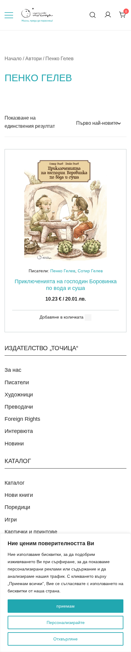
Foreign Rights (22, 419)
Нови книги (19, 495)
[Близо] (124, 538)
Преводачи (19, 407)
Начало (13, 58)
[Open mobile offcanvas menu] (9, 15)
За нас (13, 370)
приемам (65, 606)
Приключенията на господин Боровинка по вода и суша (66, 284)
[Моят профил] (108, 15)
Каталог (15, 483)
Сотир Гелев (90, 270)
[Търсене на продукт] (93, 15)
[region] (65, 592)
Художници (19, 395)
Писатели (17, 382)
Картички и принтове (31, 532)
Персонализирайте (66, 622)
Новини (14, 444)
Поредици (17, 507)
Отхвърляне (65, 638)
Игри (11, 520)
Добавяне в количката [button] (61, 317)
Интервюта (19, 431)
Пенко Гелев (62, 270)
